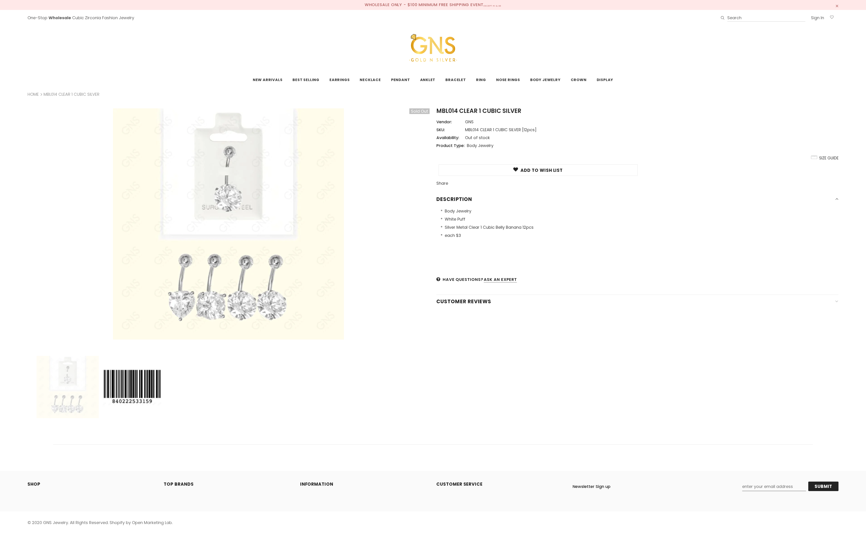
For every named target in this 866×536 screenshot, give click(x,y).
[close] (837, 5)
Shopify (117, 522)
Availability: (447, 137)
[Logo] (433, 48)
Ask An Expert (500, 279)
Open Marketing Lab (152, 522)
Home (33, 94)
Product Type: (450, 145)
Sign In (817, 18)
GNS (469, 122)
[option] (229, 224)
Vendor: (444, 122)
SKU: (440, 130)
